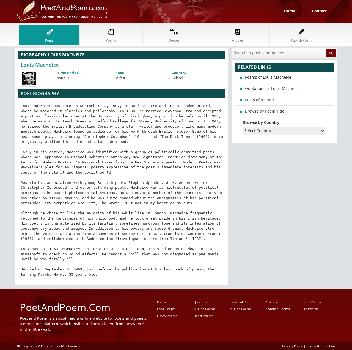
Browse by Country (261, 122)
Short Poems (311, 302)
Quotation (200, 302)
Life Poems (310, 309)
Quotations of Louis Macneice (272, 88)
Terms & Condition (320, 346)
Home (289, 10)
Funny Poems (167, 315)
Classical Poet (240, 302)
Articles (271, 302)
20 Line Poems (240, 309)
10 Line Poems (204, 309)
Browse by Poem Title (264, 111)
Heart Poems (203, 315)
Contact (319, 10)
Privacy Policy (292, 346)
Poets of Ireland (259, 99)
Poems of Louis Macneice (268, 77)
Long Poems (166, 309)
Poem (161, 302)
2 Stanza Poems (277, 309)
